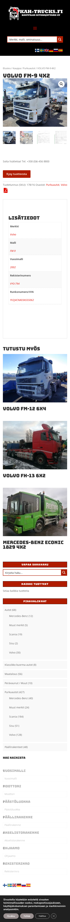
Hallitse (42, 916)
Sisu (11, 643)
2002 (13, 267)
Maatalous (11, 674)
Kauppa (17, 68)
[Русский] (56, 50)
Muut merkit (16, 625)
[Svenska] (42, 50)
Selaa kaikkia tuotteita (16, 590)
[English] (46, 50)
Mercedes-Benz (18, 616)
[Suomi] (37, 50)
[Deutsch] (51, 50)
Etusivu (7, 68)
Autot (8, 610)
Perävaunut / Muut (16, 683)
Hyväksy (11, 916)
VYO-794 (15, 283)
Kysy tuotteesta (16, 174)
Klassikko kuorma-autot (19, 664)
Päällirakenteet (14, 747)
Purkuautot (29, 68)
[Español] (60, 50)
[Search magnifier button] (60, 39)
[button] (61, 84)
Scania (13, 634)
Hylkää (27, 916)
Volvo (64, 184)
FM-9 (13, 251)
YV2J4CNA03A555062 (22, 300)
